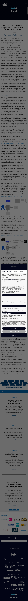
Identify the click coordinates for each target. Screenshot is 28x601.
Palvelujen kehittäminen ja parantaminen (11, 299)
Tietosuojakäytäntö (14, 333)
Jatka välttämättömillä (14, 331)
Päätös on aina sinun (6, 271)
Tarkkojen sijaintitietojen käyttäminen (10, 308)
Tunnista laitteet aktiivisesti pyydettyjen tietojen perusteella (13, 311)
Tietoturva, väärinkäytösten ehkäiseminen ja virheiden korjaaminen (12, 316)
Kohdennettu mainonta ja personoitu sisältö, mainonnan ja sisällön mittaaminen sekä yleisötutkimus (12, 303)
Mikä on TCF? (23, 271)
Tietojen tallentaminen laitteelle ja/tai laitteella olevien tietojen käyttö (12, 297)
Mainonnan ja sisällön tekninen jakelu (10, 318)
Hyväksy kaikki (14, 328)
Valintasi (15, 271)
